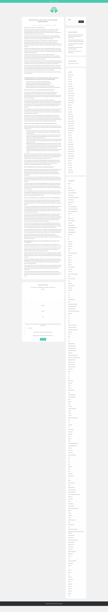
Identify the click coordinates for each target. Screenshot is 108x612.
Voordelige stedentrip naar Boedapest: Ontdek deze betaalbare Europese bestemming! (75, 36)
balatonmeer (70, 218)
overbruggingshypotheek (73, 443)
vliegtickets (70, 563)
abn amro (70, 188)
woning (69, 581)
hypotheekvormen (72, 366)
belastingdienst (71, 225)
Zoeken (69, 19)
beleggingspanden (71, 232)
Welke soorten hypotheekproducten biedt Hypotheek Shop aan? (39, 83)
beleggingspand (71, 229)
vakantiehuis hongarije (72, 529)
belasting (70, 222)
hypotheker (70, 369)
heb (69, 318)
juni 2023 (70, 163)
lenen (69, 403)
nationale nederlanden (72, 417)
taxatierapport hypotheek (73, 508)
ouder (69, 436)
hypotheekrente (71, 362)
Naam (43, 305)
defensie (70, 264)
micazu (69, 413)
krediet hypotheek (72, 394)
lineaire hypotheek (72, 408)
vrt (68, 567)
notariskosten (71, 429)
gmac (69, 301)
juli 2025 (69, 104)
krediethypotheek (71, 396)
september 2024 (71, 128)
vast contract (70, 546)
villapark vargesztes (72, 560)
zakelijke (70, 588)
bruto (69, 250)
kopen (69, 385)
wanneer (70, 572)
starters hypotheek (72, 489)
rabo (69, 464)
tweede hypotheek (71, 519)
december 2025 (71, 93)
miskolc (69, 415)
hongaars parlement (72, 327)
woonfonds (70, 584)
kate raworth (70, 380)
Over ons (52, 1)
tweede (69, 517)
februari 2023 (70, 172)
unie (69, 526)
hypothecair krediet (72, 348)
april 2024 (70, 139)
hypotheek (70, 352)
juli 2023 (69, 160)
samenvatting (71, 475)
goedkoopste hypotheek (73, 304)
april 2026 (70, 84)
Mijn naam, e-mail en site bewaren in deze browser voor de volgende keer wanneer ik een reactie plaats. (43, 324)
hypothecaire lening (72, 350)
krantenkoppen (71, 390)
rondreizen (70, 473)
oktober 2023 (70, 153)
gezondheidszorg (71, 299)
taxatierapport (71, 506)
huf (68, 338)
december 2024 (71, 121)
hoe (69, 322)
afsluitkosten (70, 199)
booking (69, 248)
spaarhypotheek (71, 487)
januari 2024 (70, 146)
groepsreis (70, 313)
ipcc (69, 376)
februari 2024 (70, 144)
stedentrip (70, 496)
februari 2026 (70, 88)
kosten (69, 387)
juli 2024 (69, 132)
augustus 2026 (70, 74)
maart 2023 (70, 169)
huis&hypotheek (71, 343)
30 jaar (69, 183)
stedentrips (70, 499)
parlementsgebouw (72, 455)
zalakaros (70, 591)
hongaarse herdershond (73, 329)
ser (68, 478)
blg (68, 239)
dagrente (70, 260)
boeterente (70, 246)
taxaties (69, 510)
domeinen (70, 269)
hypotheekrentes (71, 364)
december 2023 (71, 149)
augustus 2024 (70, 130)
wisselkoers (70, 579)
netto (69, 420)
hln (69, 320)
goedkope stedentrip (72, 306)
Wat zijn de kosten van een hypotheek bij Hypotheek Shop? (38, 81)
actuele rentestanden (72, 192)
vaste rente (70, 549)
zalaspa (69, 593)
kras (69, 392)
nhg (69, 422)
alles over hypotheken (72, 206)
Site (43, 316)
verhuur (69, 556)
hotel (69, 336)
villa (69, 558)
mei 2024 (70, 137)
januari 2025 (70, 118)
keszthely (70, 383)
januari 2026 (70, 91)
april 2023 (70, 167)
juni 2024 (70, 135)
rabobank (70, 466)
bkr (68, 236)
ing (68, 373)
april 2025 (70, 111)
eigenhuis (70, 287)
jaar (69, 378)
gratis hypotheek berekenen (73, 311)
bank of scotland (71, 220)
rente (69, 471)
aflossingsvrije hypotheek (73, 197)
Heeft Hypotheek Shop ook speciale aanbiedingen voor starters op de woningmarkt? (43, 87)
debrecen (70, 262)
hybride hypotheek (72, 345)
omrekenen (70, 431)
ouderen (69, 438)
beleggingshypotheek (72, 227)
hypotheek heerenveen (72, 355)
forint (69, 297)
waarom (69, 570)
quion (69, 461)
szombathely (70, 503)
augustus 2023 (70, 158)
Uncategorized (40, 25)
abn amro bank (71, 190)
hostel (69, 334)
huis (69, 341)
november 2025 (71, 95)
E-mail (43, 311)
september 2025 (71, 100)
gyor (69, 315)
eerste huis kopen (71, 278)
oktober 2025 (70, 98)
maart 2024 (70, 142)
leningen (70, 406)
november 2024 (71, 123)
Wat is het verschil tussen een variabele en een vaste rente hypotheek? (40, 86)
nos (68, 427)
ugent (69, 522)
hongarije (70, 332)
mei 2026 (70, 81)
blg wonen (70, 241)
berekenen (70, 234)
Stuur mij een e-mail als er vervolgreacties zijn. (43, 332)
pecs (69, 457)
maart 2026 (70, 86)
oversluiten (70, 450)
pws (69, 459)
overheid (70, 448)
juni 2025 (70, 107)
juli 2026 (69, 77)
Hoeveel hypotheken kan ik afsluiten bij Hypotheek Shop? (38, 84)
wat (69, 574)
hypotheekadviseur (72, 359)
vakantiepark (71, 537)
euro (69, 294)
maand (69, 410)
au (68, 216)
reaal (69, 468)
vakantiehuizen (71, 535)
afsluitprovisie (71, 202)
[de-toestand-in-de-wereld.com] (54, 9)
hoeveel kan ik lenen (72, 325)
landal (69, 399)
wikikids (70, 577)
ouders (69, 441)
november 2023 (71, 151)
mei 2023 (70, 165)
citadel (69, 257)
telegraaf (70, 515)
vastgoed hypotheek (72, 551)
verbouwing (70, 553)
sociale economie (71, 482)
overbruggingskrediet (72, 445)
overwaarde (70, 452)
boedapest (70, 243)
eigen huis (70, 283)
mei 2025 (70, 109)
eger (69, 280)
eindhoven (70, 290)
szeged (69, 501)
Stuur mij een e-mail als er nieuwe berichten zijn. (43, 335)
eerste (69, 276)
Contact (56, 1)
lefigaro (69, 401)
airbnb (69, 204)
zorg (69, 595)
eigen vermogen (71, 285)
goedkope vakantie (72, 308)
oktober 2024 (70, 125)
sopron (69, 485)
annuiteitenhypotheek (72, 211)
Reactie (43, 289)
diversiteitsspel (71, 267)
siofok (69, 480)
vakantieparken (71, 542)
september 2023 (71, 156)
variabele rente (71, 544)
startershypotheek (71, 492)
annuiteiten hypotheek (72, 209)
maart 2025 (70, 114)
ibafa (69, 371)
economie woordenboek (73, 274)
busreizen (70, 255)
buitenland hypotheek (72, 253)
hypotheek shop (48, 25)
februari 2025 (70, 116)
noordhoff (70, 424)
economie (70, 271)
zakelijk (69, 586)
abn (69, 185)
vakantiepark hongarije (73, 539)
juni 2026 (70, 79)
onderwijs (70, 434)
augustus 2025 (70, 102)
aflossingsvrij (71, 195)
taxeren (69, 513)
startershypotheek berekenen (74, 494)
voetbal (69, 565)
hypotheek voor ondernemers (74, 357)
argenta (69, 213)
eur (68, 292)
